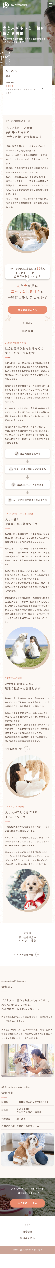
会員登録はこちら (27, 310)
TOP (27, 1225)
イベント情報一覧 (23, 954)
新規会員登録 (27, 1238)
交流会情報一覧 (13, 749)
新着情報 (27, 1231)
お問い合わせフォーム (27, 1125)
